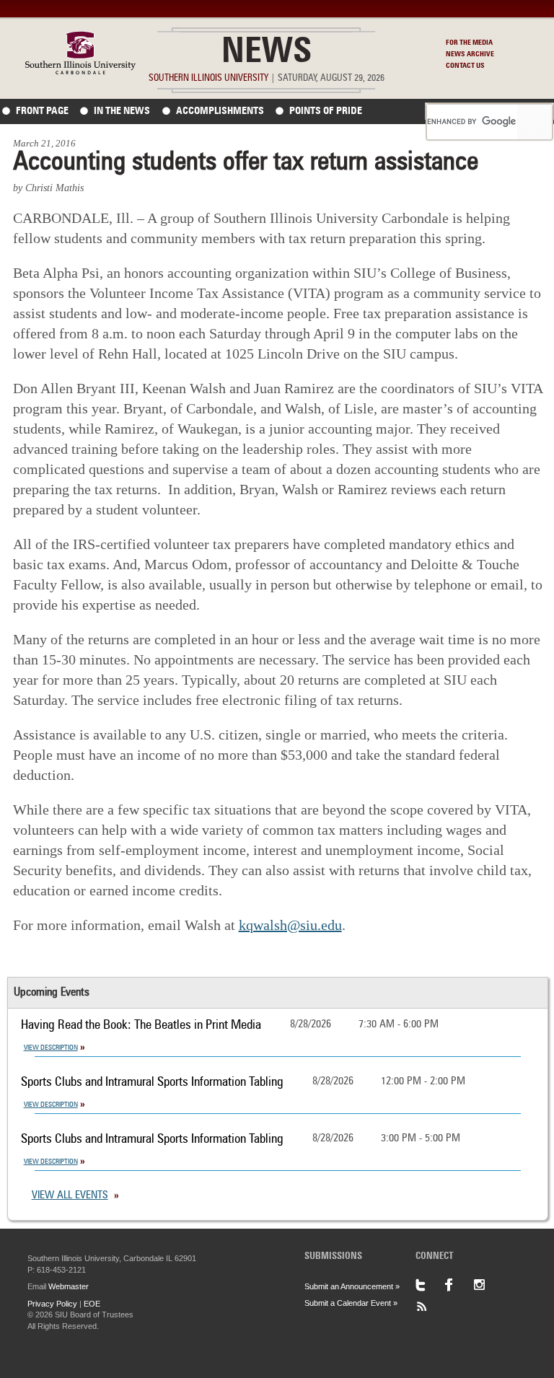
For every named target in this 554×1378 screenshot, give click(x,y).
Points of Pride (325, 111)
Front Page (42, 111)
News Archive (470, 54)
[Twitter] (430, 1284)
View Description (51, 1047)
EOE (92, 1303)
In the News (122, 111)
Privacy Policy (52, 1303)
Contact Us (465, 65)
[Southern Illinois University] (80, 70)
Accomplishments (220, 111)
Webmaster (68, 1286)
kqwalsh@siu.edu (290, 925)
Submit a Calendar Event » (350, 1303)
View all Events (70, 1195)
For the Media (469, 42)
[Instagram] (487, 1284)
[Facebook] (458, 1284)
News (266, 53)
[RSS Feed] (430, 1306)
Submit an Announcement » (352, 1286)
